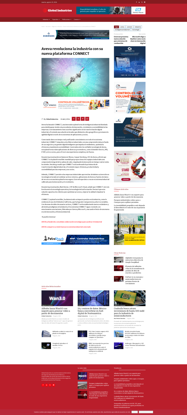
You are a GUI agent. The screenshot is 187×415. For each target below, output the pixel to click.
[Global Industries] (42, 119)
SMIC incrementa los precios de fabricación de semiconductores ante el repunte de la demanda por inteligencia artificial (99, 347)
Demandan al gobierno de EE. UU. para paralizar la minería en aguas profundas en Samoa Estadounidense (129, 405)
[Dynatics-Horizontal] (75, 111)
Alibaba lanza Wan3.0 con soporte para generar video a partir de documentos (55, 311)
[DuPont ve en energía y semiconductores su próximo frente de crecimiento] (118, 279)
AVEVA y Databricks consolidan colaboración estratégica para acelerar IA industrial (71, 222)
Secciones (48, 26)
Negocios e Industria (57, 26)
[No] (185, 412)
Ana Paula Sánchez (119, 318)
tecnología (135, 30)
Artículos (80, 305)
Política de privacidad (146, 412)
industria (138, 27)
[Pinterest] (83, 119)
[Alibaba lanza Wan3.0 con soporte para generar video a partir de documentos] (57, 298)
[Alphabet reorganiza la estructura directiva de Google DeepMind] (118, 260)
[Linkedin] (139, 2)
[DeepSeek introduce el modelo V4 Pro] (46, 345)
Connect (129, 27)
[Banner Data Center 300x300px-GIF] (128, 146)
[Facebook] (136, 2)
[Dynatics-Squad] (130, 113)
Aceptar (134, 412)
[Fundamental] (111, 10)
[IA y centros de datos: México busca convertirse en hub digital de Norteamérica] (93, 298)
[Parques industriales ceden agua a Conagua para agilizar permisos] (82, 385)
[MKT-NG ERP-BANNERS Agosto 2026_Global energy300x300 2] (130, 77)
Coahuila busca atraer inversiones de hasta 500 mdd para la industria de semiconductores (129, 312)
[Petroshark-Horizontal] (75, 246)
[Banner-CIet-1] (130, 182)
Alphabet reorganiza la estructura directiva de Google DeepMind (134, 260)
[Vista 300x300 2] (130, 246)
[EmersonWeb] (75, 41)
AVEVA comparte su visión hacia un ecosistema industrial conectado (66, 227)
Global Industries (52, 119)
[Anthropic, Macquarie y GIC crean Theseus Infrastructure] (118, 345)
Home (42, 26)
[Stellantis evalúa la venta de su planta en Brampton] (46, 334)
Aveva (122, 27)
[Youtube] (145, 2)
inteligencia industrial (122, 30)
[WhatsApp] (87, 119)
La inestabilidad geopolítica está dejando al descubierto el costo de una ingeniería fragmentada (129, 208)
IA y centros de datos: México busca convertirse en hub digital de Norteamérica (92, 311)
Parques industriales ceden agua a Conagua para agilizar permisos (99, 385)
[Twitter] (142, 2)
